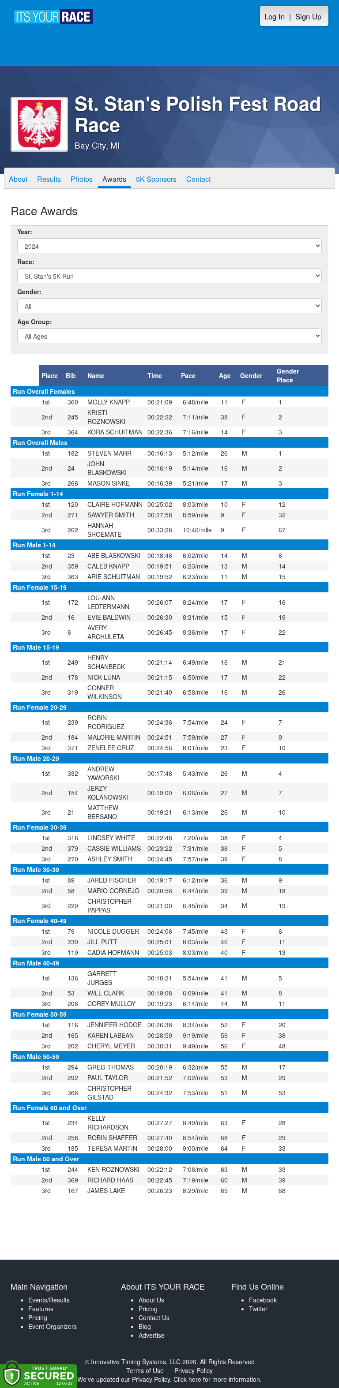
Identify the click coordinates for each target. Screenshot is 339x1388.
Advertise (152, 1335)
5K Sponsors (156, 179)
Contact (198, 179)
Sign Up (308, 16)
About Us (151, 1299)
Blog (145, 1326)
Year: (24, 231)
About (18, 179)
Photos (82, 179)
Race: (25, 261)
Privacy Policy (193, 1370)
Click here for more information (216, 1379)
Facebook (263, 1299)
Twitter (258, 1308)
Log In (274, 16)
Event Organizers (52, 1326)
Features (40, 1308)
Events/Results (49, 1299)
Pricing (37, 1317)
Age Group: (34, 321)
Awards (114, 179)
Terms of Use (145, 1370)
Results (49, 179)
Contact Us (154, 1317)
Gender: (29, 291)
